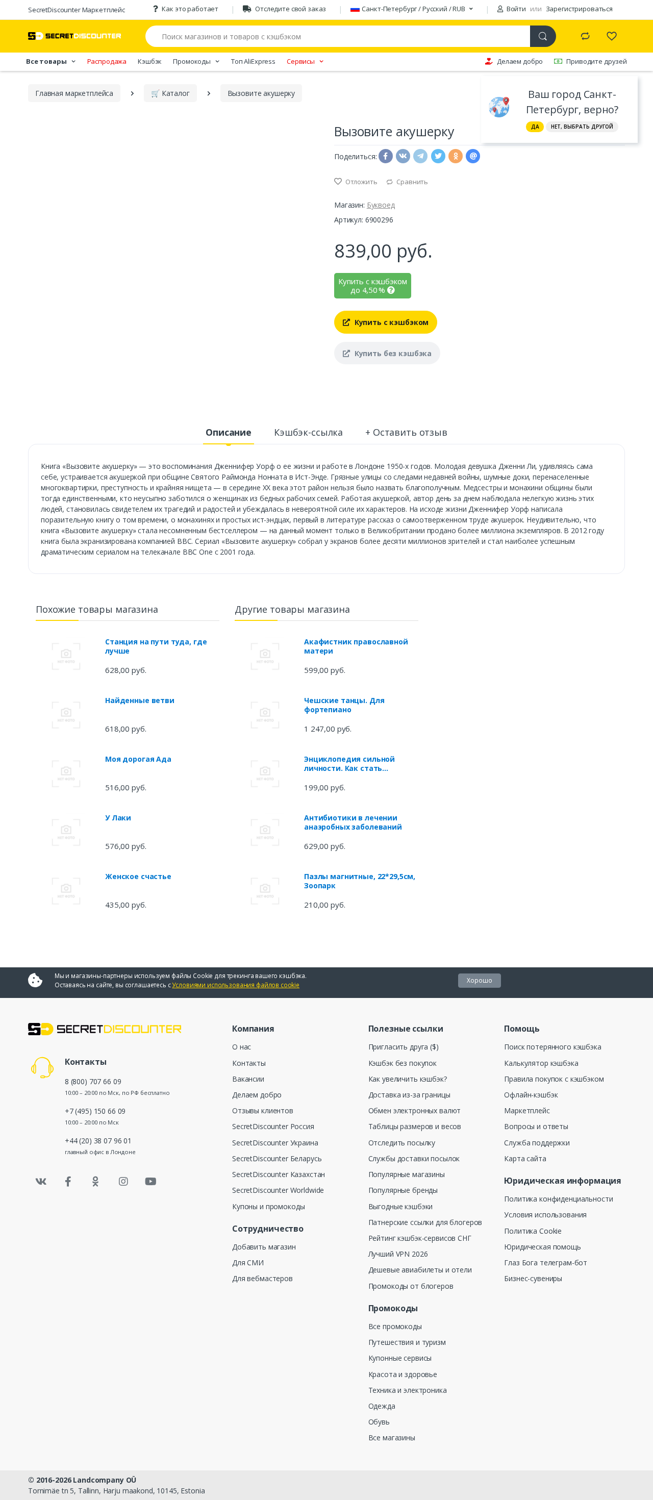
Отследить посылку (402, 1142)
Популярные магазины (406, 1174)
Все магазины (391, 1437)
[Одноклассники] (96, 1181)
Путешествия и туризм (407, 1342)
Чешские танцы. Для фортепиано (344, 705)
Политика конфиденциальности (558, 1199)
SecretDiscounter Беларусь (276, 1158)
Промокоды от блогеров (411, 1286)
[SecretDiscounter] (74, 36)
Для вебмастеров (262, 1278)
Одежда (381, 1406)
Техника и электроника (407, 1390)
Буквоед (381, 205)
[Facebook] (68, 1181)
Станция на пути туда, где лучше (156, 646)
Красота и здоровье (402, 1374)
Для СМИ (248, 1262)
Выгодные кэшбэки (400, 1206)
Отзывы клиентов (262, 1110)
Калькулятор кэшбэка (541, 1063)
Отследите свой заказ (290, 8)
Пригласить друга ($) (403, 1047)
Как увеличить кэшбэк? (407, 1079)
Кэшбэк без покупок (402, 1063)
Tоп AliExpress (253, 61)
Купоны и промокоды (268, 1206)
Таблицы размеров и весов (415, 1126)
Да (535, 126)
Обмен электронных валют (414, 1110)
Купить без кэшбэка (392, 353)
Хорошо (479, 980)
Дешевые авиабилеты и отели (420, 1269)
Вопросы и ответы (536, 1126)
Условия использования (545, 1214)
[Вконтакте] (41, 1181)
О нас (241, 1047)
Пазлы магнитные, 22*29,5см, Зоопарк (359, 881)
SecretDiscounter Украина (275, 1142)
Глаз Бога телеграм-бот (545, 1262)
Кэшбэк (150, 61)
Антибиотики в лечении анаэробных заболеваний (353, 822)
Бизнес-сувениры (533, 1278)
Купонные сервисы (400, 1358)
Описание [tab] (229, 432)
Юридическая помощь (542, 1247)
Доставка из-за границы (409, 1094)
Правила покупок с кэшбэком (554, 1079)
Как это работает (190, 8)
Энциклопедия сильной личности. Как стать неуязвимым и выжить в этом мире (351, 764)
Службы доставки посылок (414, 1158)
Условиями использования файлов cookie (235, 985)
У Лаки (118, 817)
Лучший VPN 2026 (398, 1254)
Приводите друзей (596, 61)
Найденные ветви (139, 700)
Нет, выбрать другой (582, 126)
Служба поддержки (537, 1142)
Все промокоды (395, 1326)
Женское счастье (138, 876)
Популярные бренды (403, 1190)
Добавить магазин (264, 1247)
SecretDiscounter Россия (273, 1126)
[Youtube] (150, 1181)
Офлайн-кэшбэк (531, 1094)
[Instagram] (123, 1181)
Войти (515, 8)
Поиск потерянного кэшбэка (552, 1047)
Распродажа (107, 61)
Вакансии (248, 1079)
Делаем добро (520, 61)
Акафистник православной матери (356, 646)
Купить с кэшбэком (391, 322)
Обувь (379, 1422)
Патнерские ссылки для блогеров (425, 1222)
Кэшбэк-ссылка (308, 432)
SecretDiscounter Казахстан (278, 1174)
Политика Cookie (533, 1231)
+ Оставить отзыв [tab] (406, 432)
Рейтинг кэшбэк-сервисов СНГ (419, 1238)
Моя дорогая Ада (138, 759)
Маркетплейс (526, 1110)
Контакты (249, 1063)
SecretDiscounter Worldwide (278, 1190)
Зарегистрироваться (579, 8)
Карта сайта (525, 1158)
